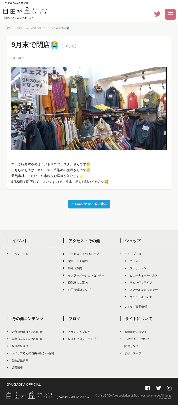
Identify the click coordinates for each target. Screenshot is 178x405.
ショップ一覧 (132, 254)
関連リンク (131, 346)
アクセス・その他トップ (83, 254)
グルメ (134, 261)
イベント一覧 (20, 254)
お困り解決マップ (79, 289)
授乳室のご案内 (78, 282)
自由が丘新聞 (20, 360)
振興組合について (135, 331)
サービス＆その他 (141, 296)
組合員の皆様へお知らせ (27, 331)
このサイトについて (137, 339)
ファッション (138, 268)
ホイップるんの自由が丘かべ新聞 (33, 353)
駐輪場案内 (75, 268)
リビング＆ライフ (141, 282)
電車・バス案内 (78, 261)
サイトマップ (132, 353)
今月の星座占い (21, 346)
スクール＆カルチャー (144, 289)
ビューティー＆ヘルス (144, 275)
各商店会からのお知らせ (30, 28)
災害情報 (17, 367)
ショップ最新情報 (135, 306)
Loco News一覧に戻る (91, 204)
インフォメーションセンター (86, 275)
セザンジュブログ (79, 331)
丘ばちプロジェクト (80, 339)
